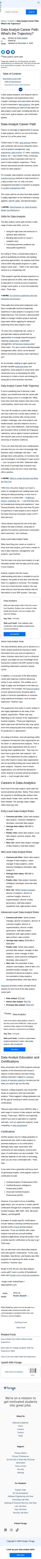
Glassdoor (5, 986)
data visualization (20, 1125)
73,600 (22, 998)
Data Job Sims (21, 1509)
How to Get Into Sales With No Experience (18, 1357)
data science (16, 153)
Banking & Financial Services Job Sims (20, 1503)
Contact (20, 1432)
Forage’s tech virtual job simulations (24, 1275)
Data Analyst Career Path (12, 79)
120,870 (30, 1005)
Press (20, 1426)
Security (20, 1469)
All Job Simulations (20, 1493)
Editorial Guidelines (20, 1423)
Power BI (18, 1227)
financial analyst (32, 689)
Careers (11, 21)
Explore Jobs (20, 1490)
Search (31, 12)
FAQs (20, 1436)
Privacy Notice (21, 1453)
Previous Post (21, 1322)
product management (11, 188)
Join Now (14, 1049)
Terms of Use (20, 1466)
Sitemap (20, 1473)
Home (3, 21)
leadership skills (21, 367)
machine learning (8, 178)
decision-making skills (25, 344)
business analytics (17, 1080)
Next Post (21, 1327)
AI (5, 776)
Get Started (14, 634)
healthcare (30, 498)
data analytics (24, 104)
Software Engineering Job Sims (20, 1496)
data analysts (25, 143)
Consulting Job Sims (20, 1500)
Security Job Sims (20, 1513)
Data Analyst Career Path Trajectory (17, 85)
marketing (35, 153)
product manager (28, 890)
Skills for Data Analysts (12, 82)
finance (4, 501)
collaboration (14, 341)
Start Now (20, 1555)
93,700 (28, 1002)
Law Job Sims (20, 1506)
